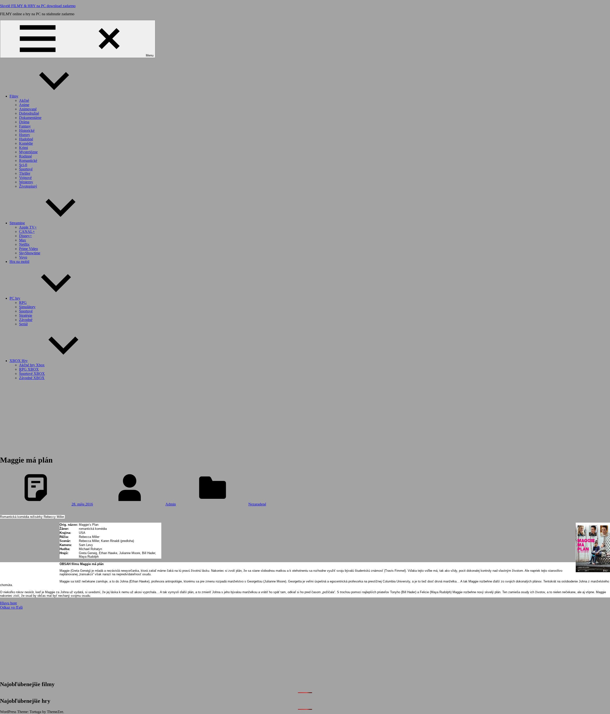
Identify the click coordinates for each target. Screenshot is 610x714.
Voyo (23, 257)
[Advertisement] (305, 417)
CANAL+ (27, 232)
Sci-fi (23, 165)
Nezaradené (257, 504)
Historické (27, 130)
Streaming (17, 223)
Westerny (26, 182)
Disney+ (25, 236)
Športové (26, 169)
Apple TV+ (28, 227)
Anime (24, 105)
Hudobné (26, 139)
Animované (28, 109)
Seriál (23, 324)
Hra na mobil (19, 262)
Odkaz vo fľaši (11, 607)
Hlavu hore (8, 603)
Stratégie (25, 315)
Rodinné (25, 156)
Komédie (26, 143)
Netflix (24, 244)
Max (22, 240)
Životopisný (28, 186)
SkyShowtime (29, 253)
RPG (23, 303)
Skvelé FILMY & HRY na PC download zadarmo (38, 6)
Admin (170, 504)
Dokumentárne (30, 118)
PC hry (15, 298)
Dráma (24, 122)
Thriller (24, 173)
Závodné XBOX (32, 378)
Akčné (24, 100)
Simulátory (27, 307)
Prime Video (28, 249)
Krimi (23, 148)
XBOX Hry (19, 361)
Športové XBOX (32, 374)
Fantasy (25, 126)
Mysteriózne (28, 152)
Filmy (14, 96)
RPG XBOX (29, 369)
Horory (24, 135)
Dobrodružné (29, 113)
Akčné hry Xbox (32, 365)
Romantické (28, 160)
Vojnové (25, 178)
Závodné (25, 320)
